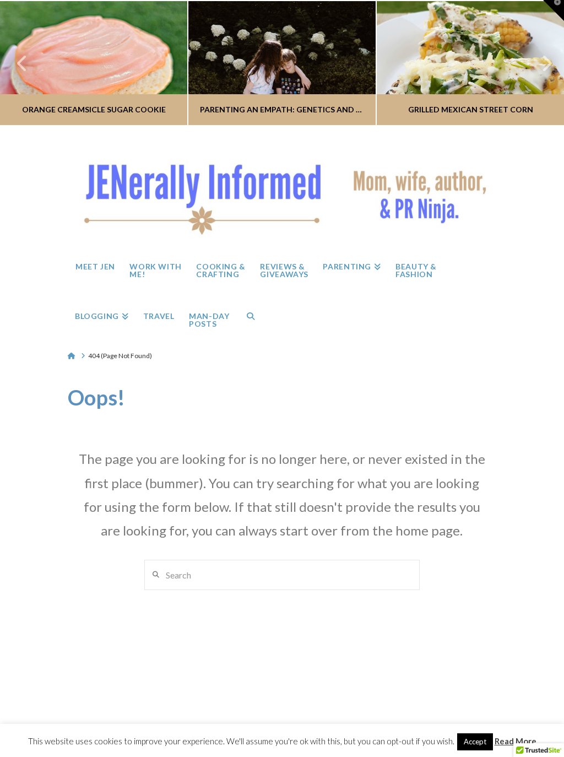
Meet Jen (114, 714)
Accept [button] (475, 741)
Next (540, 63)
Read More (515, 741)
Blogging (376, 714)
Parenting (291, 714)
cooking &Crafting (202, 711)
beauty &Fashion (334, 711)
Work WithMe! (157, 711)
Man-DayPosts (450, 711)
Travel (414, 714)
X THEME (308, 691)
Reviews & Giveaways (247, 711)
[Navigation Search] (250, 317)
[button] (553, 10)
